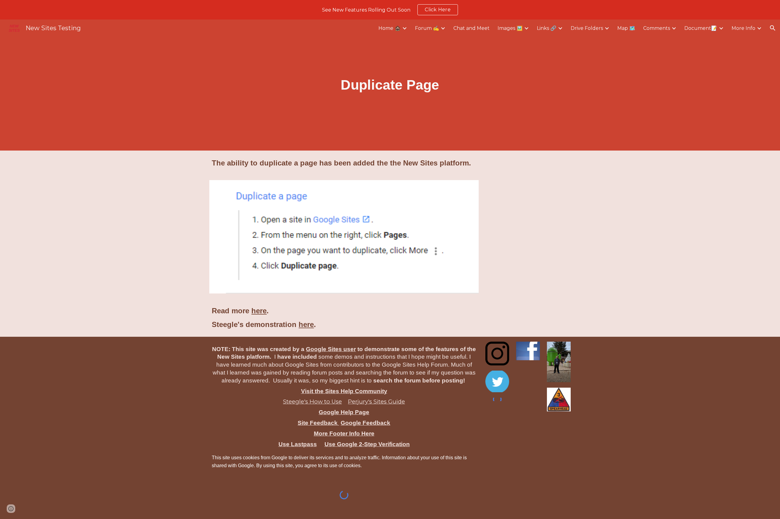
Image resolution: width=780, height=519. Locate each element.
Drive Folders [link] (587, 28)
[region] (390, 10)
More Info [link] (743, 28)
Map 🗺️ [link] (626, 28)
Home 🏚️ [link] (389, 28)
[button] (772, 28)
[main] (390, 85)
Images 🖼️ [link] (510, 28)
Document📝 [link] (700, 28)
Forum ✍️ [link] (427, 28)
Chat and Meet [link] (471, 28)
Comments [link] (656, 28)
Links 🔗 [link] (546, 28)
